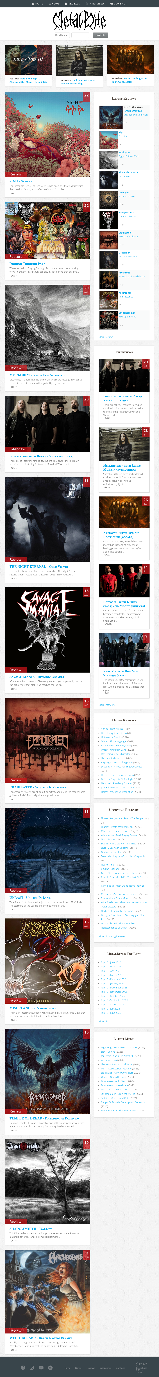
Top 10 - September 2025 (114, 1000)
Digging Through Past (27, 263)
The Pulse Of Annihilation (132, 276)
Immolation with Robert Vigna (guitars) (41, 456)
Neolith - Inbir (108, 864)
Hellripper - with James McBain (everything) (122, 467)
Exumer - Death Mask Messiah (117, 826)
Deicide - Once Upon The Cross (117, 774)
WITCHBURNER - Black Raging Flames (40, 1337)
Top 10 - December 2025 (114, 987)
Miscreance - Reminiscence (115, 831)
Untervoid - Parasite (111, 737)
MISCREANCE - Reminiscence (32, 1007)
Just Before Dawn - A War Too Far (118, 787)
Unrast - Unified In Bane (113, 749)
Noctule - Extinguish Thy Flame (117, 910)
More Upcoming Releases (112, 936)
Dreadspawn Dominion (135, 114)
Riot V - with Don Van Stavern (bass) (120, 673)
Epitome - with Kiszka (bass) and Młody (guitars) (124, 603)
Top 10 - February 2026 (113, 979)
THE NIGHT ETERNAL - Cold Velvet (38, 566)
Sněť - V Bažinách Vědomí (114, 847)
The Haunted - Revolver (113, 758)
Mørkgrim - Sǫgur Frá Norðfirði (117, 1055)
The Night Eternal (129, 172)
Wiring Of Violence (128, 236)
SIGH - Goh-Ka (21, 181)
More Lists (104, 1021)
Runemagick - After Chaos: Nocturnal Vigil (122, 885)
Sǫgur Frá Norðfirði (129, 156)
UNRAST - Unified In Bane (29, 897)
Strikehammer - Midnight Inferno (118, 1093)
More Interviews (107, 704)
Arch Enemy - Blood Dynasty (116, 745)
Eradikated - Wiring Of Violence (117, 1072)
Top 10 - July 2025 (110, 1008)
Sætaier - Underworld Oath (115, 1097)
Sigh (121, 132)
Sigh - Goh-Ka (108, 839)
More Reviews (106, 336)
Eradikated (125, 232)
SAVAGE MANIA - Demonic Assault (36, 676)
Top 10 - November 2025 (114, 991)
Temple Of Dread (132, 110)
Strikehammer (127, 312)
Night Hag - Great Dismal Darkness (119, 1047)
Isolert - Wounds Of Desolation (117, 791)
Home (39, 3)
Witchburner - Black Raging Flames (119, 835)
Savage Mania (126, 212)
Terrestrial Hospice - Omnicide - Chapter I (122, 856)
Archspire (124, 192)
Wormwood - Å (109, 1060)
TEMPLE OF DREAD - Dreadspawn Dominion (44, 1118)
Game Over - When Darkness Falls (118, 872)
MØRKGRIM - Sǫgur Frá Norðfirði (37, 374)
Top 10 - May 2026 (111, 966)
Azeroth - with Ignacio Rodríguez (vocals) (121, 534)
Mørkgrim (124, 152)
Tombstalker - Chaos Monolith (116, 898)
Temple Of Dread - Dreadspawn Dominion (123, 1102)
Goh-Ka (123, 136)
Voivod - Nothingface (112, 728)
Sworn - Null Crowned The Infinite (118, 843)
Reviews (74, 3)
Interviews (96, 3)
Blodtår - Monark (110, 868)
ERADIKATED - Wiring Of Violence (37, 787)
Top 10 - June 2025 (111, 1012)
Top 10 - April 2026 (111, 970)
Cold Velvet (124, 176)
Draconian (124, 252)
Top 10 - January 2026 (112, 983)
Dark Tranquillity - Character (115, 753)
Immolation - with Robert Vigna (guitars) (123, 398)
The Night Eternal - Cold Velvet (117, 1064)
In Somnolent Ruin (128, 256)
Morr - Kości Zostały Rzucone (116, 1068)
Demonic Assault (127, 216)
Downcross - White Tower (114, 1081)
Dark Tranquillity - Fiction (114, 732)
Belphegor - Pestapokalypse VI (117, 762)
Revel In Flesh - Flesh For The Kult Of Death (123, 877)
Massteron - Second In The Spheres (119, 894)
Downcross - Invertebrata (114, 1085)
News (55, 3)
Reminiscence (126, 296)
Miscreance (125, 292)
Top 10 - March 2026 (112, 975)
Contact (120, 3)
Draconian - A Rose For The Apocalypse (121, 766)
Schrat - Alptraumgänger (114, 741)
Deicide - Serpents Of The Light (117, 779)
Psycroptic (124, 272)
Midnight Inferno (127, 316)
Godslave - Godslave (111, 852)
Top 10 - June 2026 (111, 962)
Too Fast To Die (126, 196)
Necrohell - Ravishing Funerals (116, 783)
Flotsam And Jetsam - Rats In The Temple (122, 818)
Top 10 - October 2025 (113, 995)
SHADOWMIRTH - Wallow (30, 1228)
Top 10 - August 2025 (112, 1004)
